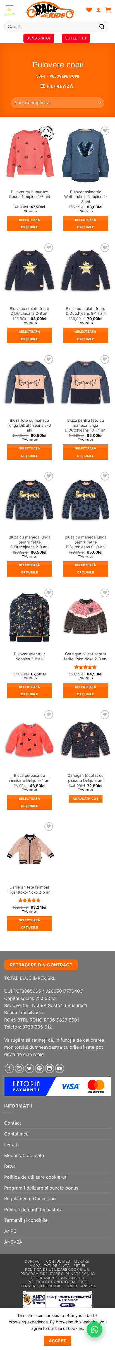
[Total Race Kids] (50, 10)
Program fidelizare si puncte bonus (41, 1188)
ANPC (10, 1231)
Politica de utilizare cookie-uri (36, 1177)
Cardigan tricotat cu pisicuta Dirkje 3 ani (86, 778)
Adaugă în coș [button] (86, 799)
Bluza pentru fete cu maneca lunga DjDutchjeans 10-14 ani (85, 425)
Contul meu (16, 1134)
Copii (40, 76)
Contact (12, 1123)
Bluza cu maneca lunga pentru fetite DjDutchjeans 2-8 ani (30, 542)
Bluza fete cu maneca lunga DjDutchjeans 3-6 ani (29, 425)
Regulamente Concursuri (30, 1198)
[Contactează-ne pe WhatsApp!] (94, 1329)
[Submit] (102, 26)
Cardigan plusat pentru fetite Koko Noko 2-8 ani (85, 656)
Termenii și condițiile (25, 1220)
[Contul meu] (98, 10)
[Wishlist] (89, 10)
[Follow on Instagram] (19, 1068)
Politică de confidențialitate (33, 1209)
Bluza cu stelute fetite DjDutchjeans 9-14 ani (86, 311)
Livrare (11, 1144)
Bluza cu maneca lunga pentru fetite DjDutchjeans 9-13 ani (86, 542)
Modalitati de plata (24, 1155)
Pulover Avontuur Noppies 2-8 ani (29, 656)
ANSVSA (13, 1242)
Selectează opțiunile (29, 223)
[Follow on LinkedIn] (49, 1068)
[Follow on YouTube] (59, 1068)
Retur (9, 1166)
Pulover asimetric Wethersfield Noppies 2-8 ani (85, 197)
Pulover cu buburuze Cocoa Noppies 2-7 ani (29, 194)
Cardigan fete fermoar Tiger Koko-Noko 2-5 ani (29, 889)
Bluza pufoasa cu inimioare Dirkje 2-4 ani (29, 778)
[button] (9, 9)
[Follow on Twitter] (29, 1068)
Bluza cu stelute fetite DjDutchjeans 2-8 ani (29, 311)
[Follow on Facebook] (9, 1068)
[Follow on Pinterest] (39, 1068)
